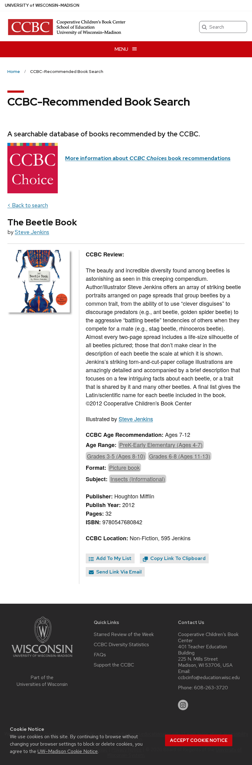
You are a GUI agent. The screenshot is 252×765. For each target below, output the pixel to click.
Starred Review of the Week (124, 634)
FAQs (100, 655)
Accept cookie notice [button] (198, 740)
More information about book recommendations (147, 158)
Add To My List (113, 558)
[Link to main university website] (42, 658)
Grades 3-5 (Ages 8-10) (116, 456)
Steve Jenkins (32, 232)
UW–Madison (42, 5)
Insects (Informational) (137, 479)
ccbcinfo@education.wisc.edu (209, 677)
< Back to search (27, 205)
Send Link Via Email (118, 572)
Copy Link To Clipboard (177, 558)
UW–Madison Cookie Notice (67, 751)
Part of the (42, 681)
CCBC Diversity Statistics (121, 645)
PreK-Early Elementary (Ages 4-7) (161, 445)
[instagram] (183, 705)
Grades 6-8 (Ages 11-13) (179, 456)
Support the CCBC (114, 665)
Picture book (124, 467)
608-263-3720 (211, 688)
